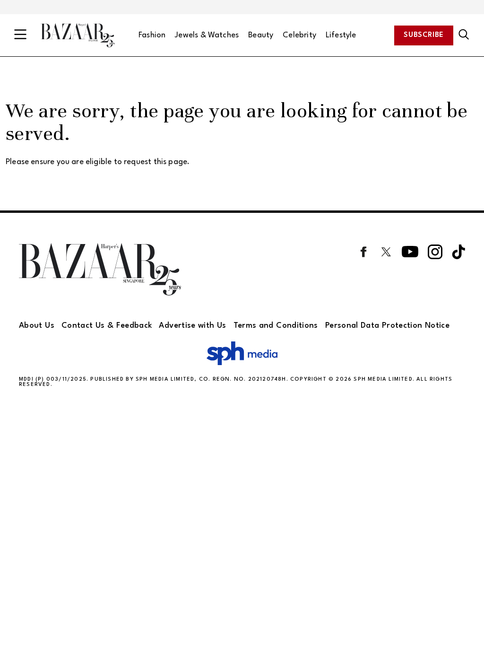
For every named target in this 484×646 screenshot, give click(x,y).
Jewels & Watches (207, 35)
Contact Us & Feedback (106, 326)
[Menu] (20, 35)
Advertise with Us (192, 326)
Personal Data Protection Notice (387, 326)
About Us (36, 326)
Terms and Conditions (275, 326)
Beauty (260, 35)
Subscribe (424, 35)
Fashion (151, 35)
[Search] (464, 35)
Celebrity (299, 35)
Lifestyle (341, 35)
